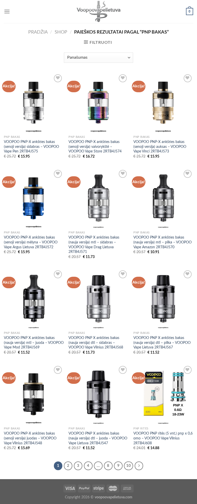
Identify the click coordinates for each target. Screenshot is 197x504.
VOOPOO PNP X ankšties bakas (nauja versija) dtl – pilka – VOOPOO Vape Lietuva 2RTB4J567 (162, 342)
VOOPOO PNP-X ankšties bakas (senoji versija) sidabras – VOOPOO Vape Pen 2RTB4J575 (31, 146)
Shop (61, 32)
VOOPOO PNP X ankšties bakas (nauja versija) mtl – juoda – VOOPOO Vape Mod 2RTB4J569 (34, 342)
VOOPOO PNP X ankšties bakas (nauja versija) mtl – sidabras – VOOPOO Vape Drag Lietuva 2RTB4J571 (93, 244)
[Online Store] (99, 11)
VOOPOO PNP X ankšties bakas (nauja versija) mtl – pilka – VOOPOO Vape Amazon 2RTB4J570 (162, 242)
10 (128, 466)
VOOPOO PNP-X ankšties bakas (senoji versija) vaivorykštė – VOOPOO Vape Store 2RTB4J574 (95, 146)
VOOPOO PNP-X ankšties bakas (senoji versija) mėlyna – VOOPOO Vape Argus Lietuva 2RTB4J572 (30, 242)
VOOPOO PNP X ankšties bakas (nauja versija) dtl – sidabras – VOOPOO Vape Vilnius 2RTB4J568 (95, 342)
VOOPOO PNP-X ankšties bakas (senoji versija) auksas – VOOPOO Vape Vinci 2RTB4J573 (159, 146)
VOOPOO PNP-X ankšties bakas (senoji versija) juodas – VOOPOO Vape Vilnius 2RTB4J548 (30, 438)
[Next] (139, 465)
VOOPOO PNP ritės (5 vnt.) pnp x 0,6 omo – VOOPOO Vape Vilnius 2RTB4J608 (163, 438)
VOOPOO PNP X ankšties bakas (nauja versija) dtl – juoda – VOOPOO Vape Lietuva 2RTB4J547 (97, 438)
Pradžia (38, 32)
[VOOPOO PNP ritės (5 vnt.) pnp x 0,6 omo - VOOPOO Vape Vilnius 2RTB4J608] (163, 394)
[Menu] (7, 11)
